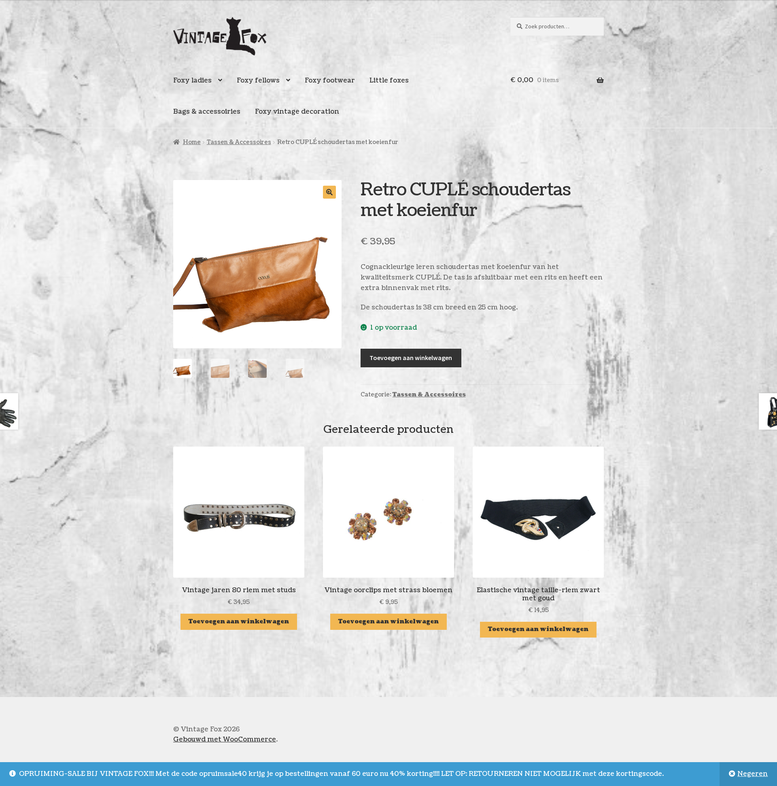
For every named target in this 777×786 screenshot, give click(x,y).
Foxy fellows (258, 80)
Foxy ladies (192, 80)
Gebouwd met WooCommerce (224, 739)
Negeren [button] (752, 773)
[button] (329, 192)
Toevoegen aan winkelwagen (410, 358)
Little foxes (389, 80)
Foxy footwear (330, 80)
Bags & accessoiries (206, 111)
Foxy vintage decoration (297, 111)
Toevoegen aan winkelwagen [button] (239, 621)
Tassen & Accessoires (239, 142)
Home (192, 142)
